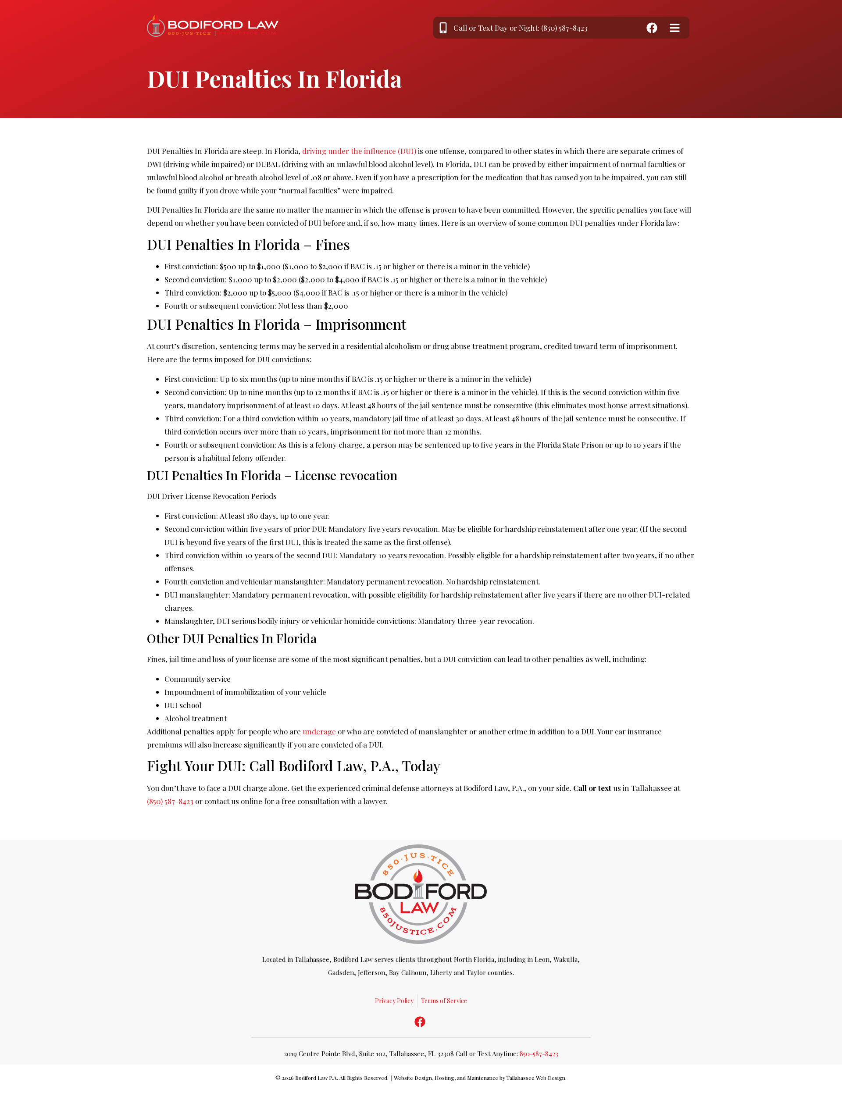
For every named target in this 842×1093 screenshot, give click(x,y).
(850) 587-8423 (170, 801)
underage (319, 731)
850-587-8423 (539, 1053)
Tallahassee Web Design (536, 1077)
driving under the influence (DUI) (359, 151)
